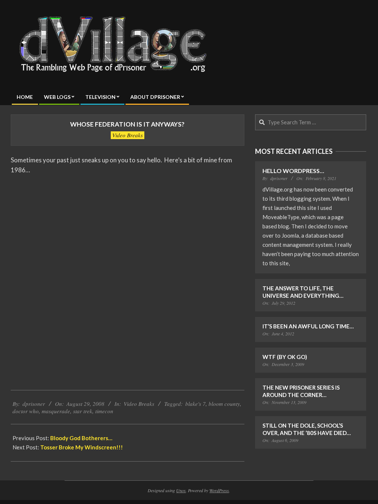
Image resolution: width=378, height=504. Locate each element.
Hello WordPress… (293, 170)
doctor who (26, 411)
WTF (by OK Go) (284, 356)
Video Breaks (127, 135)
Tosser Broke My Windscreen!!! (81, 447)
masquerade (56, 411)
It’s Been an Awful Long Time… (308, 326)
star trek (82, 411)
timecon (104, 411)
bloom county (224, 403)
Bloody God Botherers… (81, 438)
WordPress (219, 490)
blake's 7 (195, 403)
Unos (181, 490)
